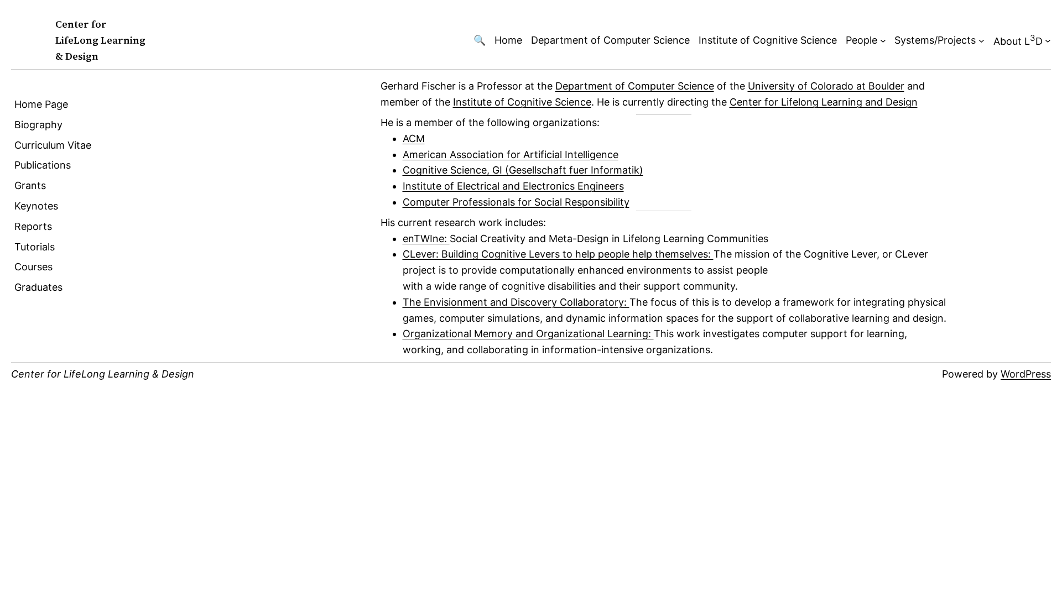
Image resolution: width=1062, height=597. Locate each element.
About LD (1018, 40)
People (861, 40)
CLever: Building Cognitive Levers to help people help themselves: (558, 254)
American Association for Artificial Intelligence (510, 154)
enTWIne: (426, 238)
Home (508, 40)
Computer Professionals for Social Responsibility (516, 202)
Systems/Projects (935, 40)
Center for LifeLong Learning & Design (100, 40)
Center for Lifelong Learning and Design (824, 102)
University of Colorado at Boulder (826, 86)
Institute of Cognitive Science (768, 40)
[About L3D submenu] (1048, 41)
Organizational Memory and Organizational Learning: (528, 333)
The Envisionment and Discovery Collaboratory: (516, 302)
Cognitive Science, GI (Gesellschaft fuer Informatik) (523, 170)
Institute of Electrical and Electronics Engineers (513, 186)
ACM (414, 138)
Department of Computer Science (610, 40)
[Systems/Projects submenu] (981, 41)
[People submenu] (883, 41)
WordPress (1026, 374)
